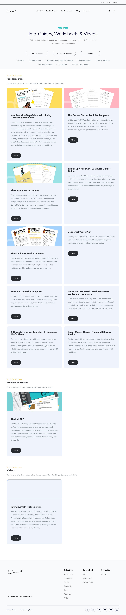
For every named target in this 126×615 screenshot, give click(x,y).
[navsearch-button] (108, 11)
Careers (86, 11)
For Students (51, 11)
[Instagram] (93, 610)
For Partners (66, 11)
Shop (102, 2)
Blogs (78, 11)
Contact (115, 2)
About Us (39, 11)
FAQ (108, 2)
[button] (16, 155)
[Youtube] (111, 610)
